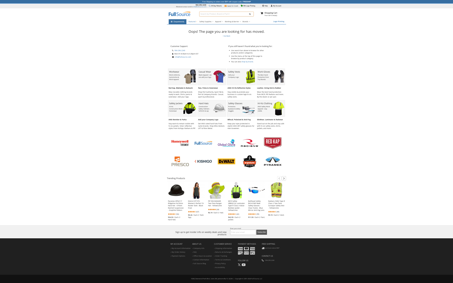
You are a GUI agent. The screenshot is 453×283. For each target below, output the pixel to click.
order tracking (221, 256)
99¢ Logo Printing (249, 6)
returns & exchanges (223, 252)
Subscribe (261, 232)
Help (266, 6)
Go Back (226, 36)
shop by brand (247, 62)
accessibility (220, 267)
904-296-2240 (201, 5)
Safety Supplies (205, 21)
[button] (279, 178)
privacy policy (220, 263)
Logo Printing (278, 21)
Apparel (218, 21)
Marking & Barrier (232, 21)
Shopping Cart (270, 13)
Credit (232, 6)
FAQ (195, 252)
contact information (201, 260)
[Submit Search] (250, 14)
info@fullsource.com (199, 7)
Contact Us (267, 256)
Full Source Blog (199, 263)
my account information (181, 248)
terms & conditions (223, 260)
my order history (178, 252)
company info (198, 248)
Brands (245, 21)
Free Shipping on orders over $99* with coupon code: (226, 2)
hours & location (202, 256)
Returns (216, 6)
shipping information (223, 248)
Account (277, 6)
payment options (178, 256)
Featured (192, 21)
